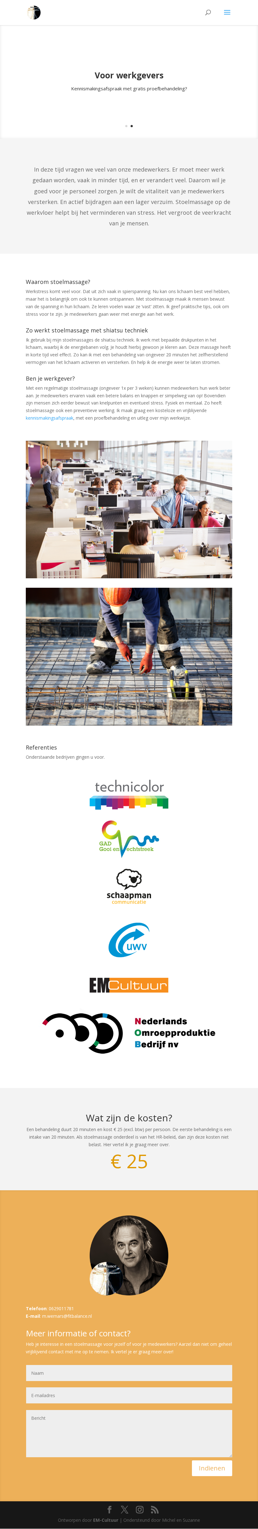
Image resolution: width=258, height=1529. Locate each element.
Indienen (212, 1468)
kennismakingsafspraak (49, 418)
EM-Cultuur (105, 1520)
